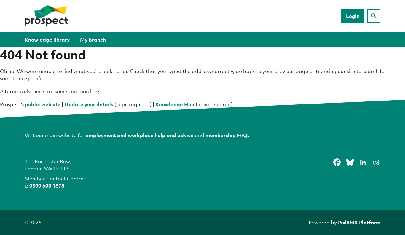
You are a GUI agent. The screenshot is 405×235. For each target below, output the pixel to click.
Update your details (88, 104)
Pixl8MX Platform (359, 222)
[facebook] (336, 162)
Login (353, 15)
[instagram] (375, 162)
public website (42, 104)
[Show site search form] (373, 16)
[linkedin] (362, 162)
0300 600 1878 (46, 185)
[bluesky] (349, 162)
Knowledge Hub (174, 104)
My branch (93, 39)
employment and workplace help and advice (140, 135)
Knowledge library (47, 39)
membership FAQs (227, 135)
